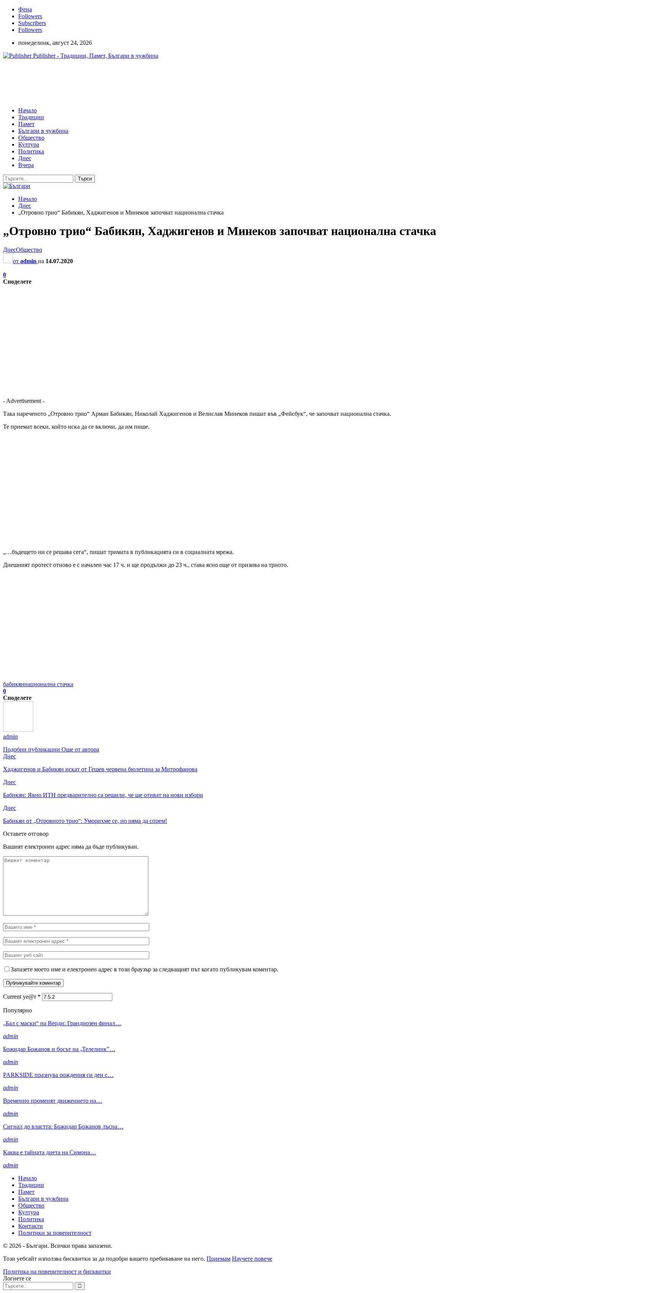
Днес (24, 158)
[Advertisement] (141, 82)
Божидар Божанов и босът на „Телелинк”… (59, 1049)
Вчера (26, 165)
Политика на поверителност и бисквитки (57, 1271)
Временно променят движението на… (52, 1100)
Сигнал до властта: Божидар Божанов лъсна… (63, 1126)
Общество (31, 137)
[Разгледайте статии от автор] (18, 729)
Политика (31, 151)
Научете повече (252, 1258)
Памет (26, 124)
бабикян (13, 684)
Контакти (30, 1226)
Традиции (31, 117)
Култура (28, 144)
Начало (27, 110)
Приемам (218, 1258)
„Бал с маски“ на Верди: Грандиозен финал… (62, 1023)
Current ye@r (22, 996)
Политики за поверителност (54, 1233)
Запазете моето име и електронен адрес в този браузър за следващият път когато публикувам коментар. (144, 969)
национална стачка (48, 684)
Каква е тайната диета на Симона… (49, 1152)
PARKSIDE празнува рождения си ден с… (58, 1075)
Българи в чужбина (43, 131)
